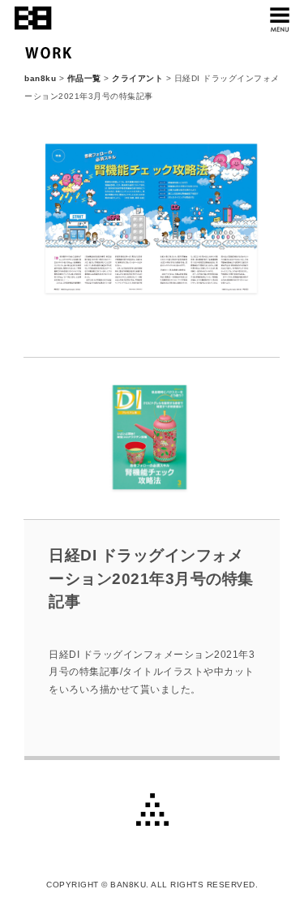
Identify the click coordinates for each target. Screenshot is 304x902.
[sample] (152, 307)
